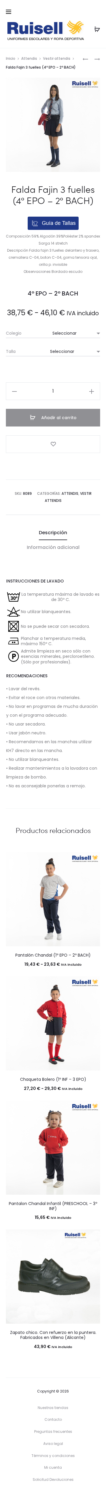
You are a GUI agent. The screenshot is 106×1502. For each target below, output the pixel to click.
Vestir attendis (56, 58)
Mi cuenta (53, 1467)
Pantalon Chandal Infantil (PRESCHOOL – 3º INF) (53, 1206)
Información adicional (53, 547)
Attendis (29, 58)
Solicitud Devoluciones (53, 1479)
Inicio (10, 58)
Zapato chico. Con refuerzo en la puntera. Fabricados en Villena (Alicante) (53, 1335)
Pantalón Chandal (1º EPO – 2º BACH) (53, 955)
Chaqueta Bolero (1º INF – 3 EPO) (53, 1079)
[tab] (53, 532)
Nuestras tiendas (53, 1407)
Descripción (53, 532)
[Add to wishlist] (53, 444)
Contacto (53, 1419)
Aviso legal (53, 1443)
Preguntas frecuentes (53, 1431)
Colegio (13, 333)
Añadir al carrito (58, 418)
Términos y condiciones (53, 1455)
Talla (11, 351)
